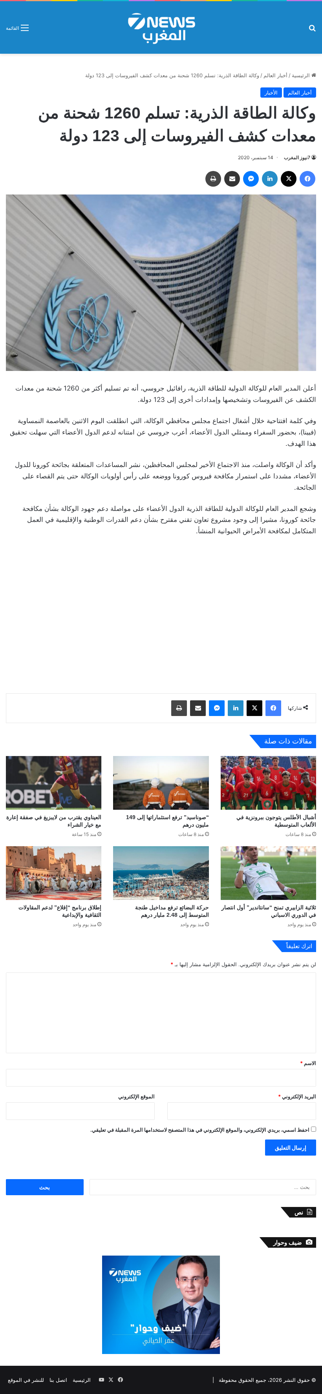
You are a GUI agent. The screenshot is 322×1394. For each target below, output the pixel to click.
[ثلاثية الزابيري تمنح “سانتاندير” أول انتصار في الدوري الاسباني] (268, 873)
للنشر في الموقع (26, 1380)
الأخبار (271, 92)
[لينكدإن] (270, 179)
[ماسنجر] (251, 179)
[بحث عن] (312, 30)
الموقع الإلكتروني (136, 1096)
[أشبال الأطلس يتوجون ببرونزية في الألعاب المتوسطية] (268, 783)
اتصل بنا (58, 1380)
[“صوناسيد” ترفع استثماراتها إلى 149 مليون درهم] (161, 783)
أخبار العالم (275, 75)
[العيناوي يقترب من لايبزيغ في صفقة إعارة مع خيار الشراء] (53, 783)
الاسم (308, 1063)
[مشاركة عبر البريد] (232, 179)
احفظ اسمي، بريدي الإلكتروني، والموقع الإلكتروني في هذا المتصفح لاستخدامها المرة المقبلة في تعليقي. (199, 1130)
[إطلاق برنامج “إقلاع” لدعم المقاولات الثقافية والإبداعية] (53, 873)
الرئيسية (301, 75)
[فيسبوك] (307, 179)
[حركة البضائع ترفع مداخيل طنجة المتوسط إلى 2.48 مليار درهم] (161, 873)
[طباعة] (213, 179)
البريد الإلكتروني (297, 1096)
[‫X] (288, 179)
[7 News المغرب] (161, 27)
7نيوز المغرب (297, 157)
